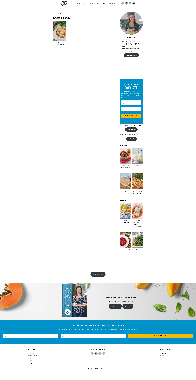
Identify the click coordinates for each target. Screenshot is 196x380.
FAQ (31, 358)
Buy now (128, 306)
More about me (130, 55)
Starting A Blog (32, 355)
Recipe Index (94, 3)
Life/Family (131, 139)
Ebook (104, 3)
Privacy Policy (164, 355)
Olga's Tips (112, 3)
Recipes (60, 13)
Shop (32, 363)
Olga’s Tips (31, 360)
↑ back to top (98, 274)
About (85, 3)
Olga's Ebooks (131, 129)
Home (78, 3)
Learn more (115, 306)
